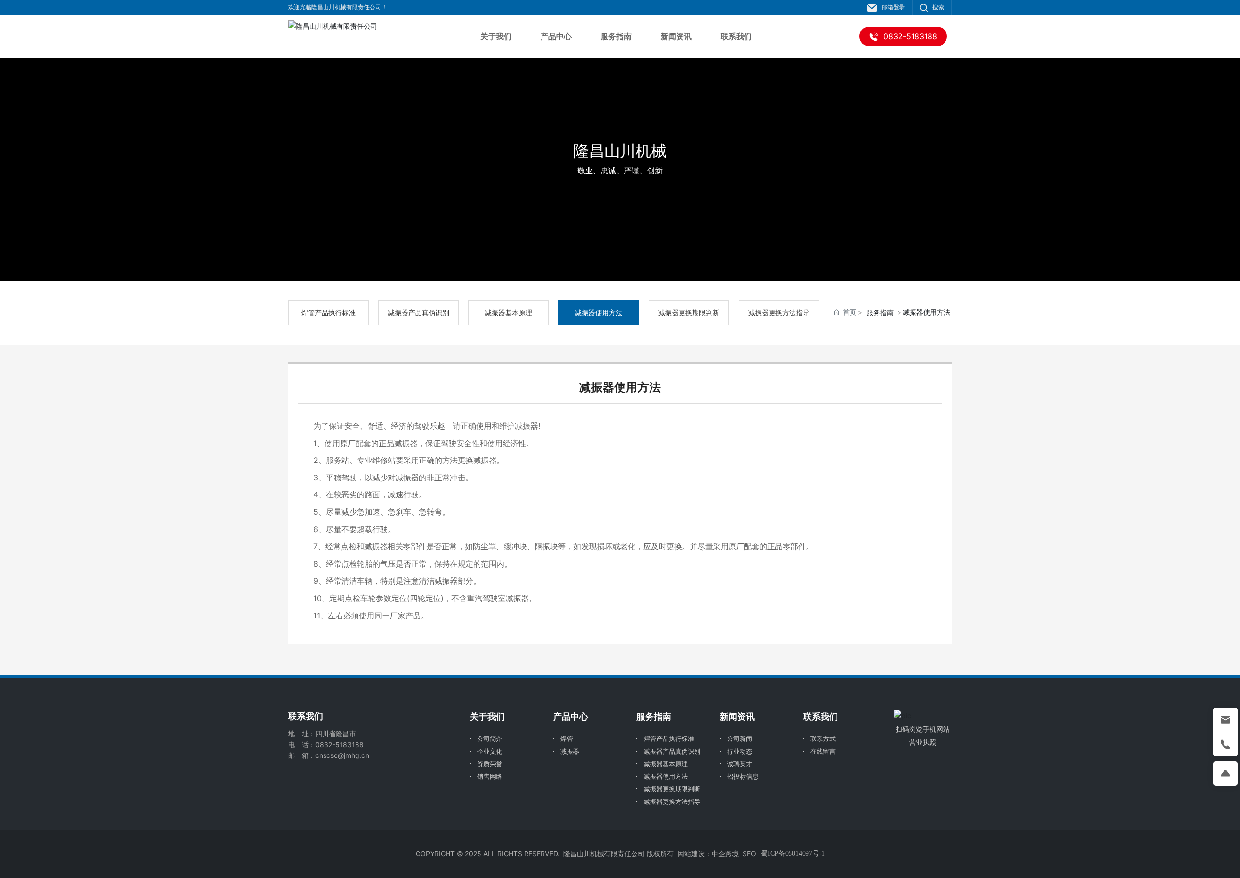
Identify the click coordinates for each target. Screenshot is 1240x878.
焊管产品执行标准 (328, 312)
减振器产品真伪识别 (418, 312)
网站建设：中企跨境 (708, 853)
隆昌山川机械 (620, 150)
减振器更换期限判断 (688, 312)
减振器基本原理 (508, 312)
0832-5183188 (339, 744)
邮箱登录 (893, 7)
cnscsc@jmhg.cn (342, 755)
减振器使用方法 (598, 312)
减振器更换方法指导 (778, 312)
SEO (749, 853)
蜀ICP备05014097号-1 (793, 853)
